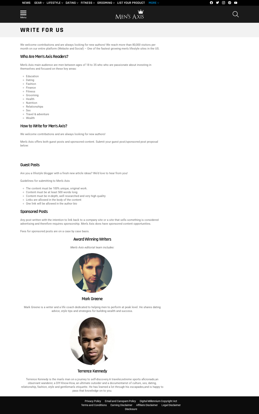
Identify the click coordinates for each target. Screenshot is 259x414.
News (26, 3)
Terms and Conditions (94, 405)
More (153, 3)
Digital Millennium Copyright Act (158, 401)
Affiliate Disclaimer (147, 405)
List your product (131, 3)
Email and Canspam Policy (120, 401)
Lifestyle (54, 3)
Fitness (86, 3)
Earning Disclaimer (121, 405)
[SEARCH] (236, 14)
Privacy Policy (93, 401)
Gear (38, 3)
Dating (71, 3)
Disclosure (131, 409)
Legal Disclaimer (171, 405)
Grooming (104, 3)
